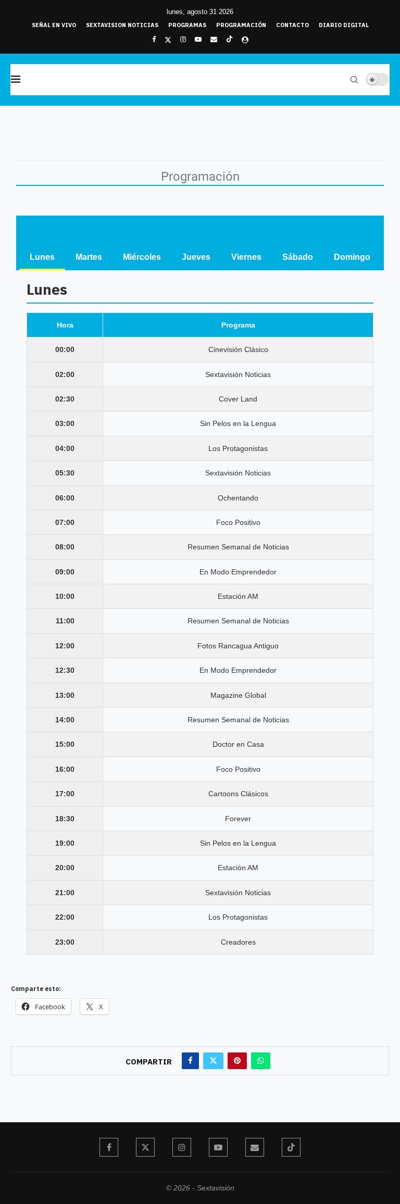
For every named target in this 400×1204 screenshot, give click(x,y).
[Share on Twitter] (213, 1060)
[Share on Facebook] (190, 1060)
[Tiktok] (229, 39)
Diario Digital (344, 25)
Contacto (292, 25)
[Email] (213, 39)
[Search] (354, 80)
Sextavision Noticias (122, 25)
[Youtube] (198, 39)
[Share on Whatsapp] (260, 1060)
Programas (187, 25)
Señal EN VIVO (54, 25)
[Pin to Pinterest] (237, 1060)
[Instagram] (183, 39)
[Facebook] (154, 39)
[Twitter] (168, 39)
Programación (241, 25)
